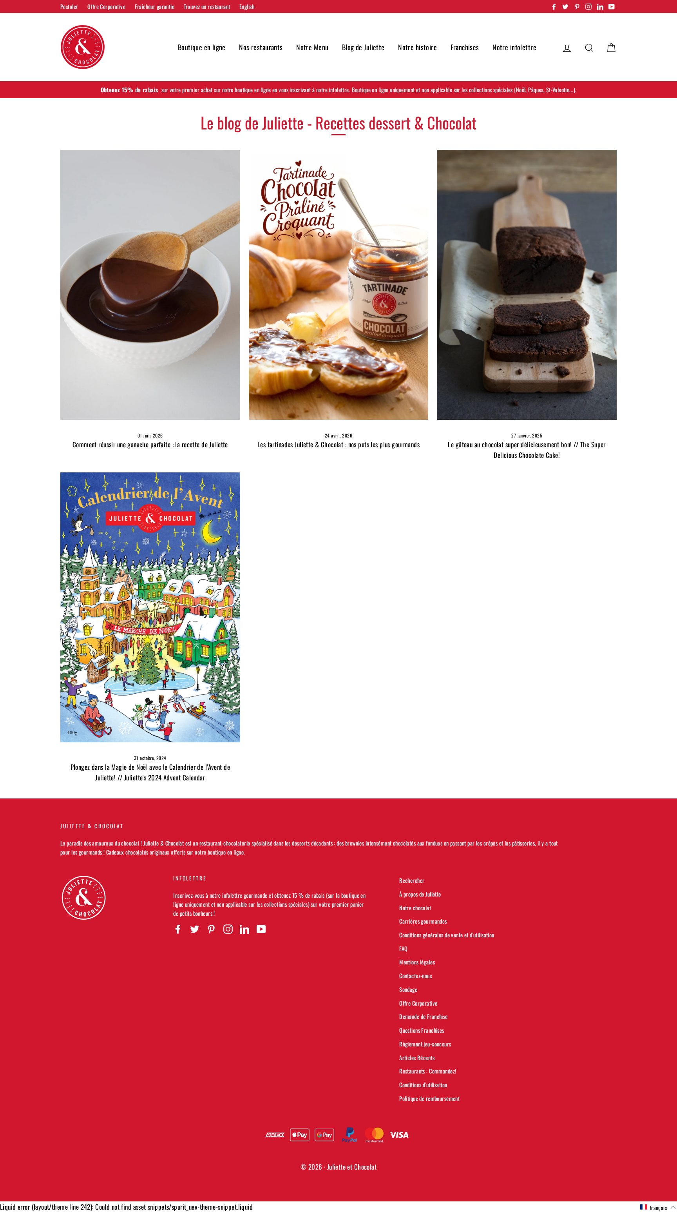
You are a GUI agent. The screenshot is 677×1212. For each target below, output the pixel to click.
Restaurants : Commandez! (427, 1071)
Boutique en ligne (202, 47)
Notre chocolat (415, 908)
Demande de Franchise (423, 1016)
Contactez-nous (415, 975)
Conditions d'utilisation (423, 1085)
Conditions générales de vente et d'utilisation (446, 935)
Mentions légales (417, 962)
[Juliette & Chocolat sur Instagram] (228, 929)
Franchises (465, 47)
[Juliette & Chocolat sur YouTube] (261, 929)
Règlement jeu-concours (425, 1044)
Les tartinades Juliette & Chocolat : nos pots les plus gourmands (338, 444)
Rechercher (411, 880)
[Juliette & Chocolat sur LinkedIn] (244, 929)
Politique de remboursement (429, 1098)
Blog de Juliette (363, 47)
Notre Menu (312, 47)
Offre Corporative (106, 6)
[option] (338, 89)
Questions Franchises (421, 1030)
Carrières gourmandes (423, 921)
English (246, 6)
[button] (658, 1207)
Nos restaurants (260, 47)
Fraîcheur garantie (155, 6)
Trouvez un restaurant (207, 6)
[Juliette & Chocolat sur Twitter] (194, 929)
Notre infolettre (514, 47)
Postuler (69, 6)
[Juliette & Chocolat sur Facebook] (178, 929)
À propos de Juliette (420, 894)
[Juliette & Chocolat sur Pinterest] (211, 929)
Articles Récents (416, 1057)
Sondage (408, 989)
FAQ (403, 948)
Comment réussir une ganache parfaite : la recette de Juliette (150, 444)
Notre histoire (417, 47)
